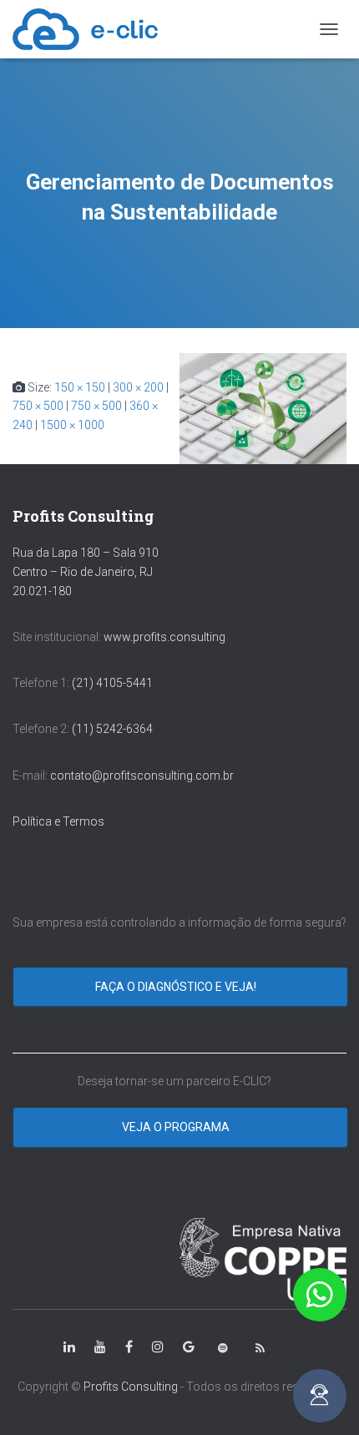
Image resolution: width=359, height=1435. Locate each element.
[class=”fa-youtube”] (100, 1347)
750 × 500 (38, 405)
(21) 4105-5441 (112, 683)
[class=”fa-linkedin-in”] (69, 1347)
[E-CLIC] (91, 29)
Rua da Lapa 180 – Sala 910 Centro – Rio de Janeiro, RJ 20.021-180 (86, 571)
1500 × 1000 (72, 425)
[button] (319, 1294)
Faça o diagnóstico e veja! (177, 986)
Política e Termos (58, 821)
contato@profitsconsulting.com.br (142, 775)
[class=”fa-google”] (188, 1347)
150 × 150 (79, 387)
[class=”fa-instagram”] (158, 1347)
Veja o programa (177, 1127)
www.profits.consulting (164, 637)
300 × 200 (138, 387)
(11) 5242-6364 (113, 728)
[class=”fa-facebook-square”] (129, 1347)
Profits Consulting (130, 1386)
